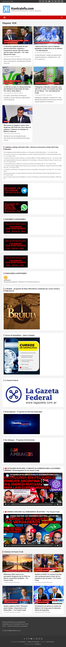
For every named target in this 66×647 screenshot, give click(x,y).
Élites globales (24, 570)
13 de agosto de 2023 (40, 95)
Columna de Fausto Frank (11, 570)
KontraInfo (17, 56)
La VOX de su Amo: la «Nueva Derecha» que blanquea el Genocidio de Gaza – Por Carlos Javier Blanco (17, 89)
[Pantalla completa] (60, 504)
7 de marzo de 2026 (9, 56)
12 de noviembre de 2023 (10, 93)
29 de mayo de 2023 (9, 133)
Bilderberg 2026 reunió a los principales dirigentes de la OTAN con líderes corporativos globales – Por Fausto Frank (17, 577)
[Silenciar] (58, 504)
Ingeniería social (55, 42)
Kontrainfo (23, 641)
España (26, 40)
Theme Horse (50, 641)
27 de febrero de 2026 (40, 582)
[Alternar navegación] (4, 17)
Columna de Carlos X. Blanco (12, 81)
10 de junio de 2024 (40, 52)
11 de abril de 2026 (8, 582)
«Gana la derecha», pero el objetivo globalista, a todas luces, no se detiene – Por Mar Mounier (48, 48)
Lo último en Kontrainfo (11, 42)
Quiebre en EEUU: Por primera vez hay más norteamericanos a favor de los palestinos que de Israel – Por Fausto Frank (48, 577)
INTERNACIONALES (8, 83)
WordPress (38, 644)
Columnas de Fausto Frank (13, 552)
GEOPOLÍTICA (54, 568)
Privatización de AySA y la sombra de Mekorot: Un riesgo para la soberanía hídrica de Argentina (48, 608)
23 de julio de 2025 (39, 612)
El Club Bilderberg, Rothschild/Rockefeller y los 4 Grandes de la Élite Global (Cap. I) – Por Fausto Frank (30, 152)
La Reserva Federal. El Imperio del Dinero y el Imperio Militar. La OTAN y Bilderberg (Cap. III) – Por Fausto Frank (33, 158)
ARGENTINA (38, 600)
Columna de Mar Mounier (42, 42)
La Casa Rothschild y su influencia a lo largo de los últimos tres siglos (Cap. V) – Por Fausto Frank (30, 163)
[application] (33, 489)
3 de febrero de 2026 (9, 612)
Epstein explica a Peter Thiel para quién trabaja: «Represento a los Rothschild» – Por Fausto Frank (15, 608)
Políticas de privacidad (33, 641)
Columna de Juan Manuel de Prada (13, 40)
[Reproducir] (6, 504)
